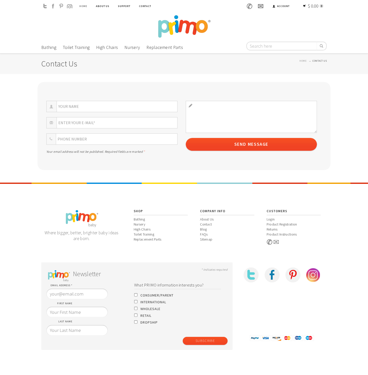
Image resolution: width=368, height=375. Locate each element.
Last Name (65, 321)
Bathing (48, 47)
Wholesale (150, 309)
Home (83, 6)
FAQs (204, 234)
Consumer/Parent (156, 295)
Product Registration (282, 224)
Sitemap (206, 239)
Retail (145, 315)
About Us (102, 6)
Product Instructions (282, 234)
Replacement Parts (164, 47)
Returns (272, 229)
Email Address (61, 285)
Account (283, 6)
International (153, 302)
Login (271, 219)
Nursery (132, 47)
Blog (203, 229)
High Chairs (107, 47)
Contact (145, 6)
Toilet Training (76, 47)
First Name (64, 303)
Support (124, 6)
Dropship (149, 322)
